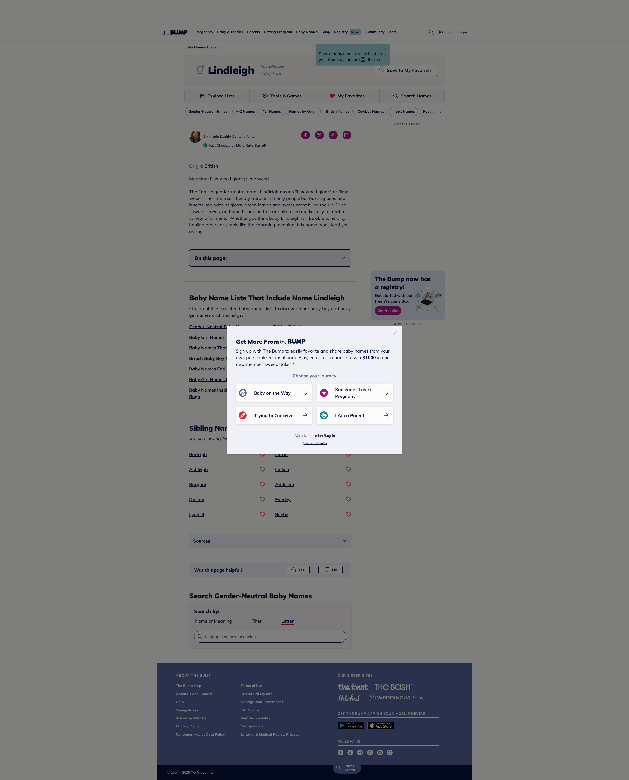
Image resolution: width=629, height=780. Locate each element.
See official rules (315, 443)
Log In (330, 435)
